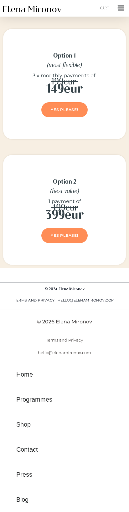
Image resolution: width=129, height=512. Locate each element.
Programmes (34, 399)
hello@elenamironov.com (86, 300)
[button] (121, 8)
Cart (104, 8)
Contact (27, 449)
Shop (23, 424)
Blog (22, 499)
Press (24, 474)
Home (24, 374)
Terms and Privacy (34, 300)
